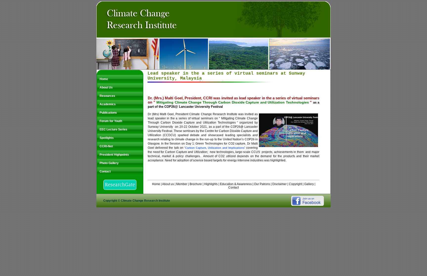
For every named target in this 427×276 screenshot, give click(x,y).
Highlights (211, 184)
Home (104, 79)
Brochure (196, 184)
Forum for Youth (111, 121)
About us (168, 184)
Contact (105, 171)
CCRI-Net (106, 146)
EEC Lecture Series (113, 129)
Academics (108, 104)
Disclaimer (279, 184)
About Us (106, 87)
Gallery (309, 184)
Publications (108, 112)
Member (181, 184)
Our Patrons (261, 184)
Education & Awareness (236, 184)
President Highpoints (114, 154)
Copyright (295, 184)
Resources (107, 96)
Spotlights (107, 138)
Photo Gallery (109, 163)
